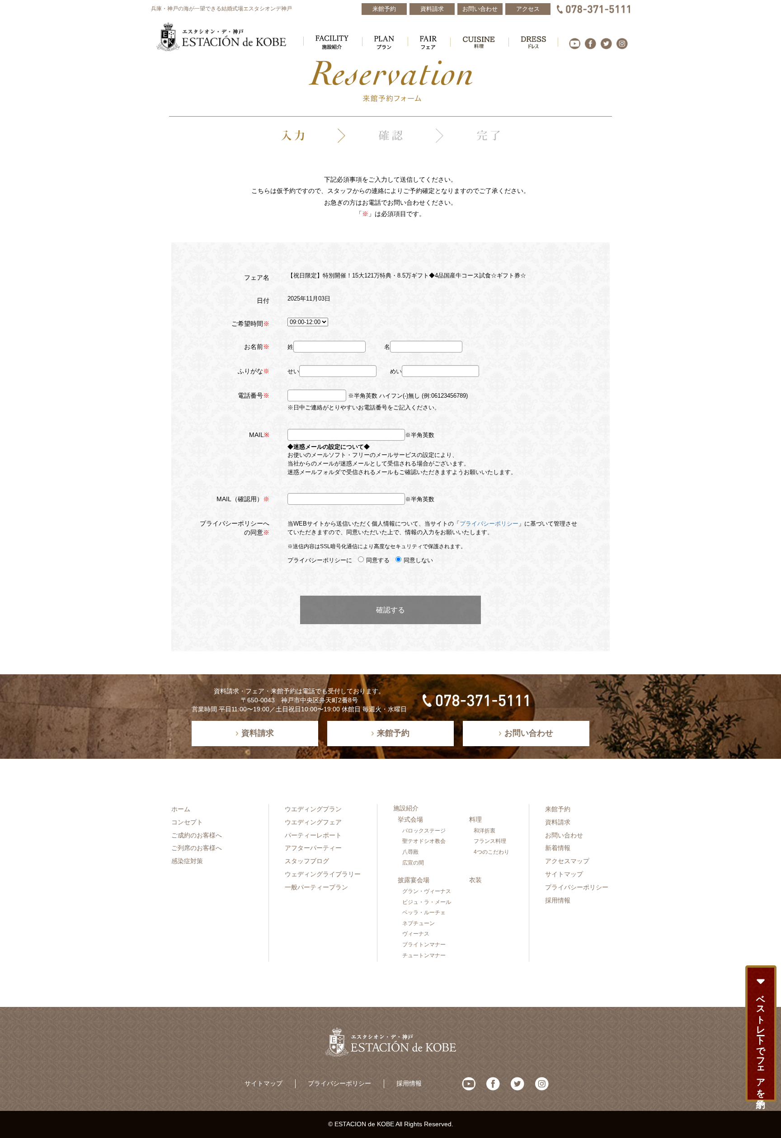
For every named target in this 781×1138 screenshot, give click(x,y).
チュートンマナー (424, 955)
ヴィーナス (415, 934)
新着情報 (557, 847)
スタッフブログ (307, 861)
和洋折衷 (484, 831)
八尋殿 (410, 852)
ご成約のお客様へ (196, 835)
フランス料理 (490, 841)
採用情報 (557, 900)
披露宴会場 (413, 880)
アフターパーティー (313, 847)
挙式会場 (410, 819)
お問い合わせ (564, 835)
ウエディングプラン (313, 809)
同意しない (418, 560)
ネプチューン (418, 923)
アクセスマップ (567, 861)
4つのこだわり (491, 852)
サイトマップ (564, 874)
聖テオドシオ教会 (424, 841)
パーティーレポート (313, 835)
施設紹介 (406, 808)
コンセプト (187, 822)
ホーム (180, 809)
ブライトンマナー (424, 944)
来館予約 (557, 809)
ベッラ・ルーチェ (424, 912)
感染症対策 (187, 861)
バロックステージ (424, 831)
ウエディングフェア (313, 822)
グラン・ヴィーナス (426, 891)
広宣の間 (413, 863)
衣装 (475, 880)
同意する (378, 560)
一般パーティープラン (316, 887)
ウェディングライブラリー (323, 874)
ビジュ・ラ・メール (426, 902)
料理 (475, 819)
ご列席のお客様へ (196, 847)
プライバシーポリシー (489, 523)
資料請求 (557, 822)
